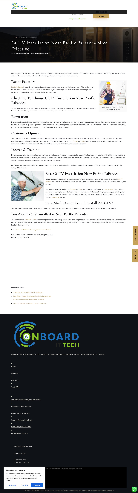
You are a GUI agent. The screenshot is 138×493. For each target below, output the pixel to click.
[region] (24, 478)
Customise (12, 485)
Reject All (25, 485)
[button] (65, 12)
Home (13, 53)
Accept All (37, 485)
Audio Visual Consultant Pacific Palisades (28, 292)
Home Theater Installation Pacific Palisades (28, 300)
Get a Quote (101, 16)
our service (109, 189)
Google (75, 141)
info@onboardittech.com (77, 19)
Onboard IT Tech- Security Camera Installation (33, 230)
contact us (55, 197)
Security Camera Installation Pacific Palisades (29, 303)
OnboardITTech (30, 220)
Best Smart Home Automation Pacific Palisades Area (32, 296)
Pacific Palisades (17, 87)
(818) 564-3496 (19, 453)
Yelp (83, 141)
